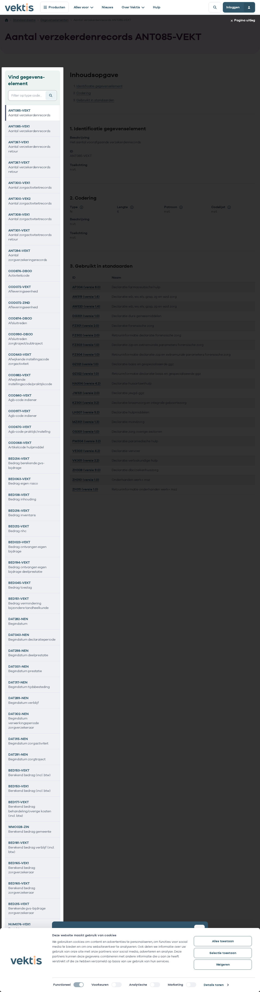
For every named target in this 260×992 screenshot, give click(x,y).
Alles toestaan (223, 941)
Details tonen (214, 985)
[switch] (117, 984)
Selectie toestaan (222, 953)
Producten (57, 7)
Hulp (156, 7)
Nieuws (107, 7)
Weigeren (223, 964)
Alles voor (81, 7)
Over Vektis (131, 7)
